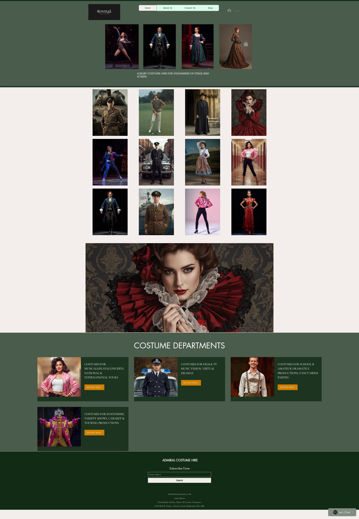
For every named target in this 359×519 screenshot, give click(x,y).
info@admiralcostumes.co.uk (179, 494)
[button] (245, 43)
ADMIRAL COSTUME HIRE (180, 460)
